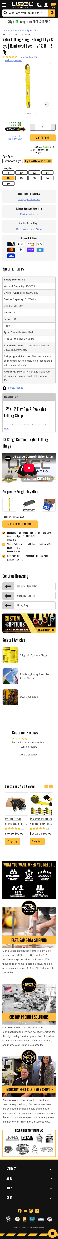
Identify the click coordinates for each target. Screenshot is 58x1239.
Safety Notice (15, 387)
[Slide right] (36, 113)
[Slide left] (21, 113)
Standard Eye (12, 161)
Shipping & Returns (29, 199)
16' (8, 178)
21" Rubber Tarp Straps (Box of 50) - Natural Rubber (15, 821)
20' (34, 178)
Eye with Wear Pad (38, 161)
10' (21, 172)
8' (8, 172)
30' (8, 183)
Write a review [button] (29, 746)
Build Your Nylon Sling (29, 229)
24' (47, 178)
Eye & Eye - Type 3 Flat (26, 30)
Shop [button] (9, 1197)
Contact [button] (11, 1169)
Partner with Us (29, 214)
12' (34, 172)
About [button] (10, 1178)
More (7, 428)
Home (5, 30)
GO (51, 12)
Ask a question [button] (28, 754)
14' (47, 172)
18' (21, 178)
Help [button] (9, 1188)
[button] (3, 5)
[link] (31, 546)
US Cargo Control (25, 1227)
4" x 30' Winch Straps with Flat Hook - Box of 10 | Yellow (41, 821)
